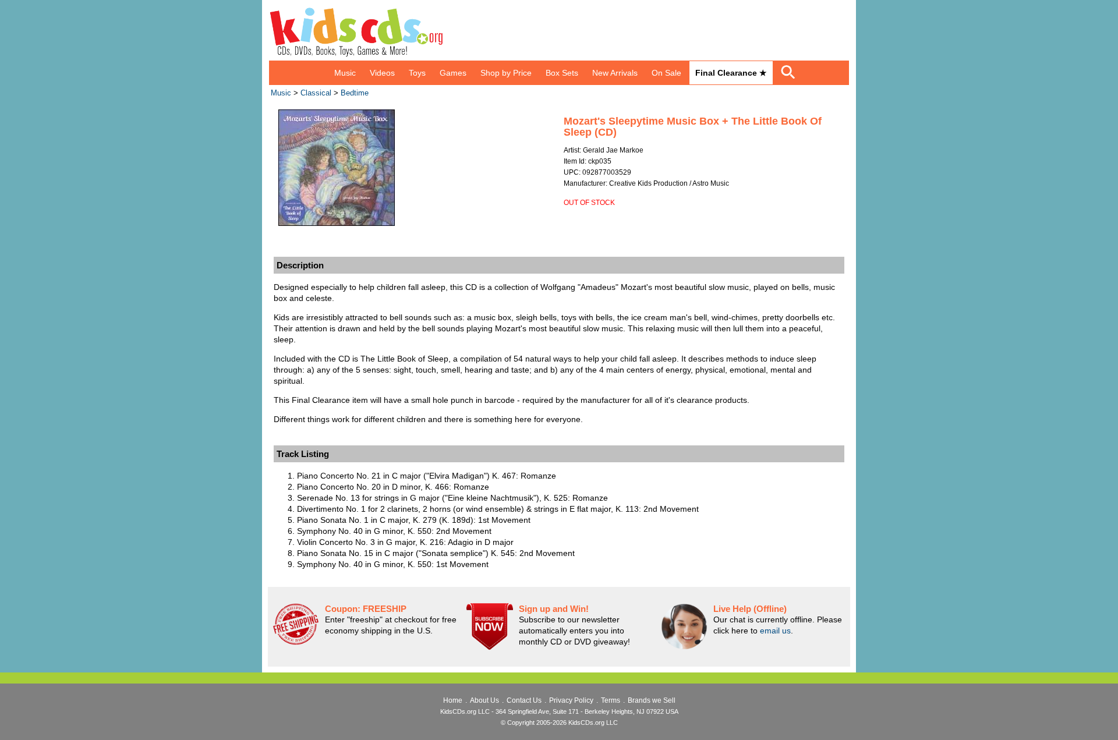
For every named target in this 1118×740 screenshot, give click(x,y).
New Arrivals (615, 72)
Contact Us (524, 700)
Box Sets (562, 72)
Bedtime (355, 93)
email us (775, 630)
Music (345, 72)
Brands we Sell (651, 700)
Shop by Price (506, 72)
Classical (315, 93)
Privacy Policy (571, 700)
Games (453, 72)
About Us (484, 700)
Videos (382, 72)
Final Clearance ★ (731, 72)
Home (452, 700)
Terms (610, 700)
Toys (417, 72)
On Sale (666, 72)
